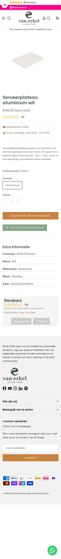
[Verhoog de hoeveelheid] (18, 201)
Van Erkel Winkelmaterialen (20, 493)
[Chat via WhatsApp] (52, 550)
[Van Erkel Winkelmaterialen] (29, 18)
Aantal (6, 194)
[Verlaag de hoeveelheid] (5, 201)
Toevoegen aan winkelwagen (31, 215)
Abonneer (30, 458)
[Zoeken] (10, 18)
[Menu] (3, 18)
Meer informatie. (28, 312)
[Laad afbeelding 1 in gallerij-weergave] (30, 62)
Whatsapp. (25, 426)
